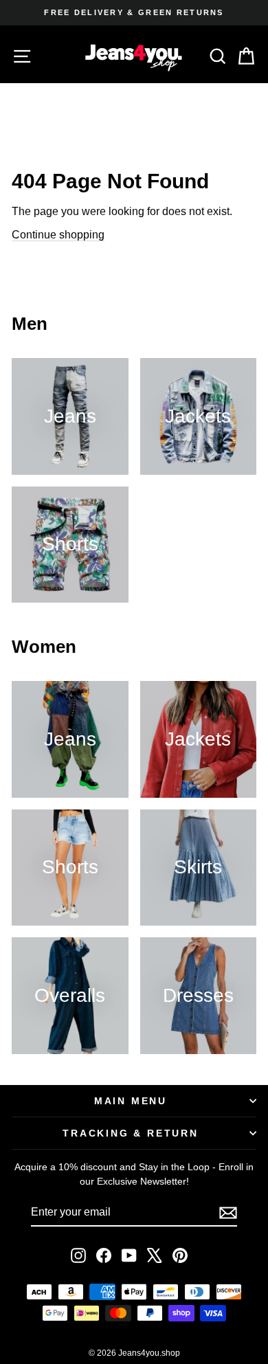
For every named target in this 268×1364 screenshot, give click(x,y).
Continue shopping (58, 235)
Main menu (130, 1100)
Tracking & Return (131, 1133)
